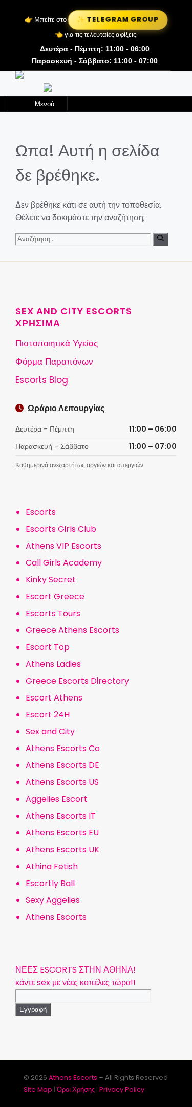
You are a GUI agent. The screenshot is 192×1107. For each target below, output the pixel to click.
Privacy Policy (121, 1089)
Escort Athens (54, 698)
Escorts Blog (41, 380)
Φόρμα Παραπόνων (54, 361)
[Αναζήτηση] (160, 239)
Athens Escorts (56, 917)
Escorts (41, 512)
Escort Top (48, 647)
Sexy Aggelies (53, 900)
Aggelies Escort (57, 799)
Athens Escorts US (62, 782)
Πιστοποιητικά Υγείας (56, 343)
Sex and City (50, 731)
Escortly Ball (50, 883)
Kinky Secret (51, 579)
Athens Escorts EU (62, 833)
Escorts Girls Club (61, 529)
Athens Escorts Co (63, 748)
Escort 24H (48, 714)
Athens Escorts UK (62, 849)
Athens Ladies (53, 664)
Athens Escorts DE (62, 765)
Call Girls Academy (64, 563)
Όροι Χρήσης (76, 1089)
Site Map (38, 1089)
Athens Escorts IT (61, 816)
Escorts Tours (53, 613)
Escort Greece (55, 596)
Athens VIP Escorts (63, 546)
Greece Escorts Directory (77, 681)
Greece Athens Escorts (72, 630)
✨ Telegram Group (118, 20)
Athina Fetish (52, 866)
